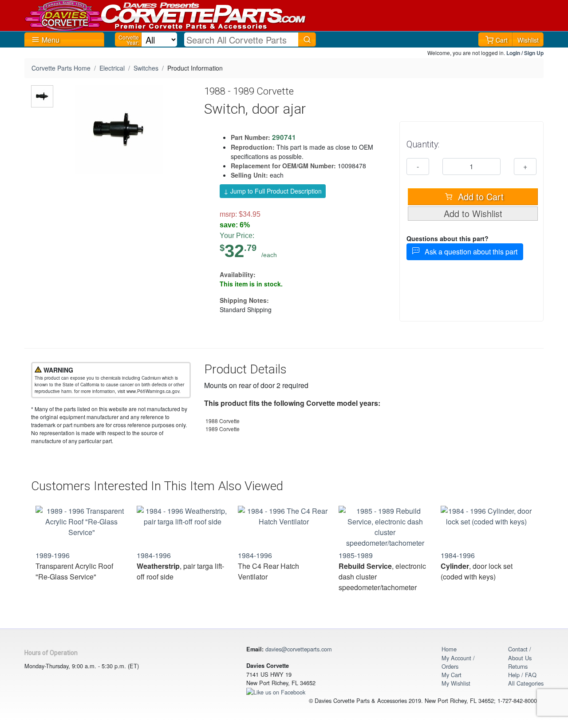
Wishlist (528, 40)
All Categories (526, 683)
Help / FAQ (522, 674)
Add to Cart (479, 196)
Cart (502, 40)
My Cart (452, 674)
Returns (518, 666)
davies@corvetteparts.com (298, 649)
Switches (146, 67)
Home (449, 649)
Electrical (112, 67)
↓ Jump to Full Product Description (273, 190)
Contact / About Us (520, 653)
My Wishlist (456, 683)
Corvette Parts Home (61, 67)
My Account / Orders (458, 662)
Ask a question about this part (468, 251)
